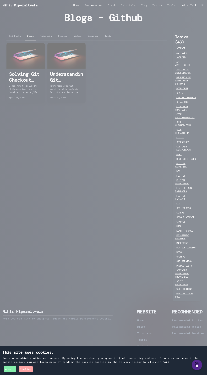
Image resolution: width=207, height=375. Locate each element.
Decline (25, 369)
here (166, 362)
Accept (10, 369)
